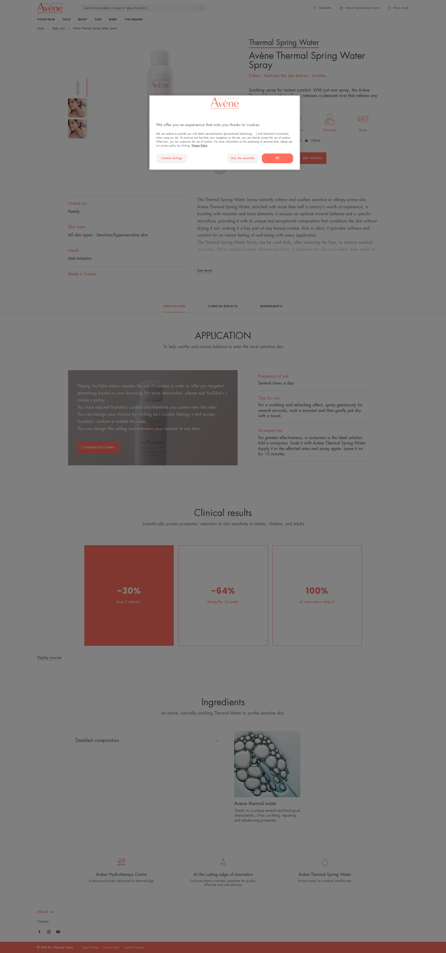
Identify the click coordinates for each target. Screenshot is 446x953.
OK (277, 158)
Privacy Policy (199, 145)
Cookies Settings (171, 158)
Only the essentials (243, 158)
